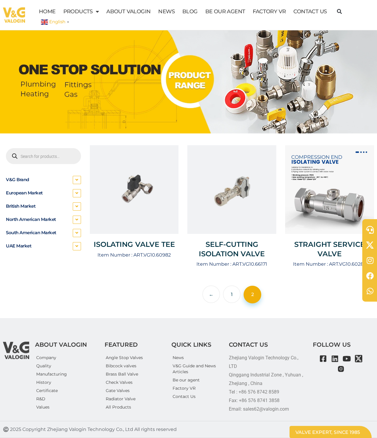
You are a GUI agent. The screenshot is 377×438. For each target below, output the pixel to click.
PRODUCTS (78, 11)
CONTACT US (310, 11)
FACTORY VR (269, 11)
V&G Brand (17, 179)
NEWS (166, 11)
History (43, 382)
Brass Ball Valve (122, 374)
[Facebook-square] (323, 358)
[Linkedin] (335, 358)
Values (42, 407)
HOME (47, 11)
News (178, 357)
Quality (43, 365)
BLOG (190, 11)
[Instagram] (341, 369)
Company (46, 357)
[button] (339, 11)
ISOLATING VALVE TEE (134, 244)
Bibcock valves (121, 365)
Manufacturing (51, 374)
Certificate (47, 390)
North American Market (31, 219)
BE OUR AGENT (225, 11)
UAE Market (18, 246)
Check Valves (119, 382)
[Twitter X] (358, 358)
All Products (118, 407)
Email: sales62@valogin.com (259, 409)
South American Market (31, 232)
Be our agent (186, 380)
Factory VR (184, 388)
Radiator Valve (120, 398)
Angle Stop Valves (124, 357)
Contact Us (184, 396)
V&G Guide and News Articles (194, 368)
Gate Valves (118, 390)
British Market (20, 206)
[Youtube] (347, 358)
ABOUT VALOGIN (128, 11)
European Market (24, 193)
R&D (40, 398)
